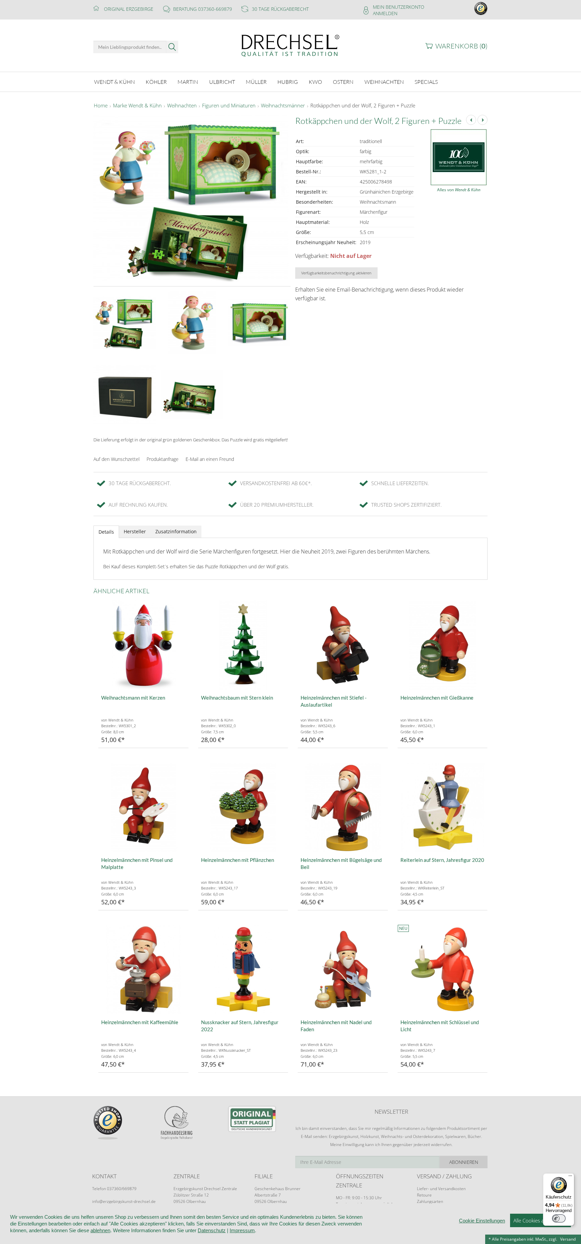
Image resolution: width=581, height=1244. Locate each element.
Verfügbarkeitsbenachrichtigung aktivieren (336, 272)
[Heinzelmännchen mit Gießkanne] (443, 645)
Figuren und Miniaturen (229, 105)
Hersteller (135, 531)
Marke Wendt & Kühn (137, 105)
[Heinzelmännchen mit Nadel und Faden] (343, 970)
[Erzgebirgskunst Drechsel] (290, 45)
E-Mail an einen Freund (210, 459)
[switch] (559, 1218)
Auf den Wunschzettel (116, 459)
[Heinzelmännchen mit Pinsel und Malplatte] (143, 807)
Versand (568, 1239)
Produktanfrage (163, 459)
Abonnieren (463, 1162)
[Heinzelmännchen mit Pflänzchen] (243, 807)
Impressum (242, 1230)
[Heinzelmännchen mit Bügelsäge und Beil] (343, 807)
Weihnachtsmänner (283, 105)
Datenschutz (212, 1230)
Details (106, 532)
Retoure (424, 1195)
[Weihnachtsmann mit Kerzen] (143, 645)
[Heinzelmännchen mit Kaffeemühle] (143, 970)
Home (101, 105)
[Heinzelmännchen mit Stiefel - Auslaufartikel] (343, 645)
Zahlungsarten (430, 1201)
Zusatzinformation (176, 531)
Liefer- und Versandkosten (441, 1188)
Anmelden (385, 13)
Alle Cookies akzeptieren (540, 1220)
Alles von (458, 190)
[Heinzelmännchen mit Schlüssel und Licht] (443, 970)
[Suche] (172, 47)
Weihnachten (182, 105)
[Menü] (570, 1177)
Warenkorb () (461, 46)
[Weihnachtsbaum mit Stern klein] (243, 645)
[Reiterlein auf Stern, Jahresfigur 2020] (443, 807)
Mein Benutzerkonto (398, 7)
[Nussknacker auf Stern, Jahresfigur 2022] (243, 970)
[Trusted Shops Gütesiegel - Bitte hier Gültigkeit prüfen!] (481, 8)
